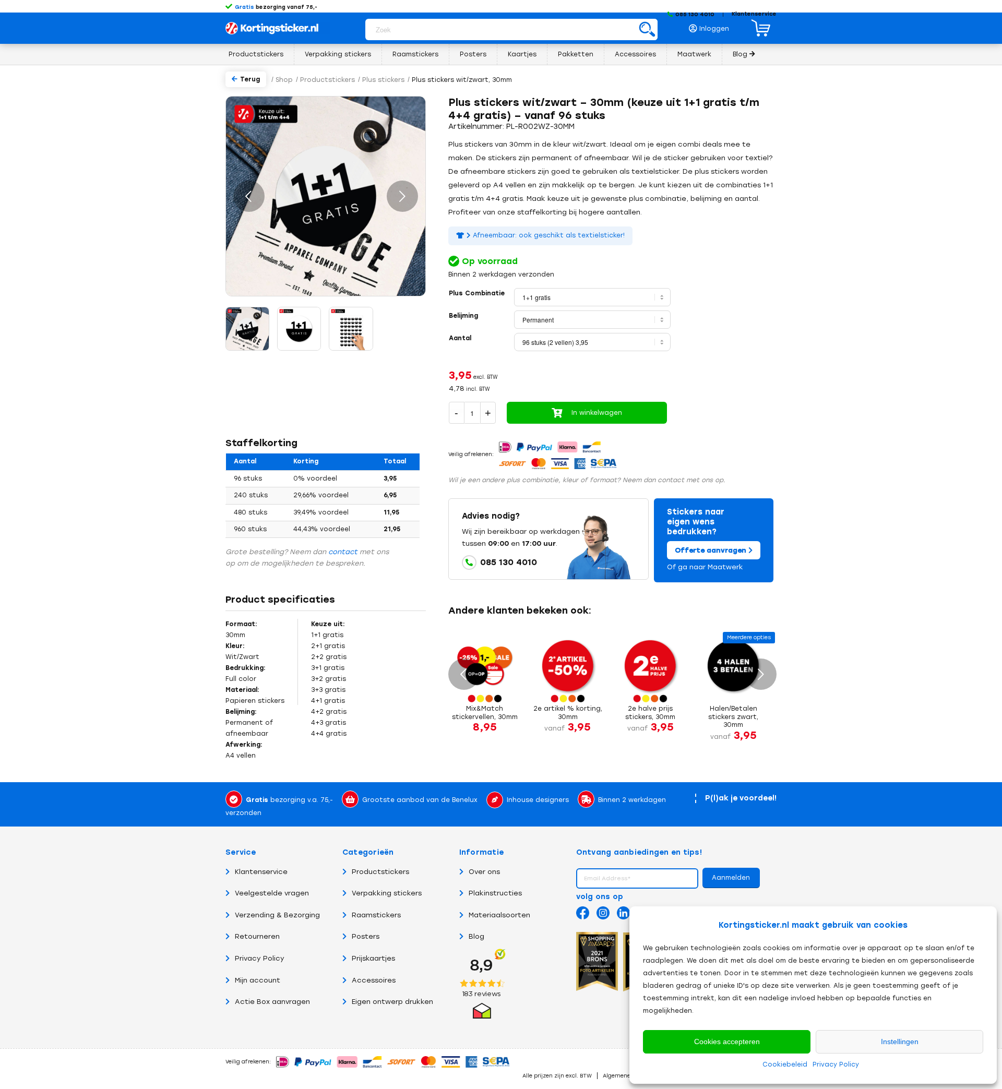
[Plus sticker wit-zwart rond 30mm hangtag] (247, 328)
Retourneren (257, 936)
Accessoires (374, 980)
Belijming (463, 315)
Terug (250, 79)
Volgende (402, 196)
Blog (476, 936)
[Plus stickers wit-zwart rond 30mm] (299, 328)
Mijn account (257, 980)
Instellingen (899, 1041)
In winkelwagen (596, 412)
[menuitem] (711, 26)
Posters (365, 936)
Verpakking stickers (387, 893)
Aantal (460, 338)
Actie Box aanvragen (272, 1002)
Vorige (249, 196)
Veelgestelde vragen (272, 893)
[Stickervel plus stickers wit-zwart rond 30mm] (351, 328)
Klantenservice (754, 13)
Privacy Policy (836, 1064)
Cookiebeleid (784, 1064)
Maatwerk (725, 567)
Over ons (484, 872)
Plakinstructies (495, 893)
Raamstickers (376, 915)
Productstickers (380, 872)
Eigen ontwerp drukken (392, 1002)
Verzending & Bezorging (277, 915)
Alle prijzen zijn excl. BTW (557, 1075)
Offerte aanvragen (711, 550)
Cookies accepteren (727, 1041)
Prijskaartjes (373, 958)
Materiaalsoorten (499, 915)
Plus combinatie (477, 293)
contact (342, 552)
